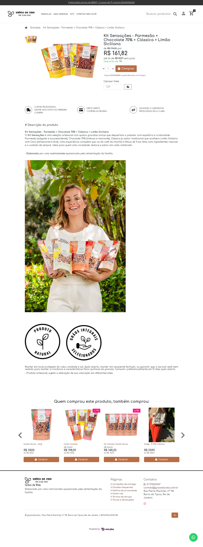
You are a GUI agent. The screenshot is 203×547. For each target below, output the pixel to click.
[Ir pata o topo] (175, 515)
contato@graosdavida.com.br (161, 487)
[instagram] (145, 503)
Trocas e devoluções (123, 500)
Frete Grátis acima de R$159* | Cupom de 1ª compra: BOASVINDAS (101, 2)
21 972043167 (153, 484)
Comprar (42, 459)
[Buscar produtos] (175, 14)
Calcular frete (111, 81)
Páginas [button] (116, 479)
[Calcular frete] (128, 86)
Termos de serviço (122, 497)
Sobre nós (117, 493)
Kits (72, 14)
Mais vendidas (61, 14)
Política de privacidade (124, 490)
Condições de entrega (124, 484)
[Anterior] (20, 434)
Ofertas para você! (87, 14)
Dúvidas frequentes (122, 487)
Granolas (46, 14)
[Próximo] (183, 434)
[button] (183, 14)
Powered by (95, 529)
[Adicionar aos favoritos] (28, 410)
